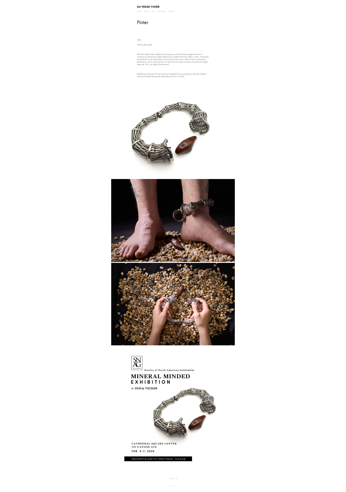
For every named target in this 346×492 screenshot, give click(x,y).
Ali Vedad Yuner (148, 6)
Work (139, 11)
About (146, 11)
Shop (153, 11)
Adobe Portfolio (175, 485)
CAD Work (161, 11)
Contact (171, 11)
